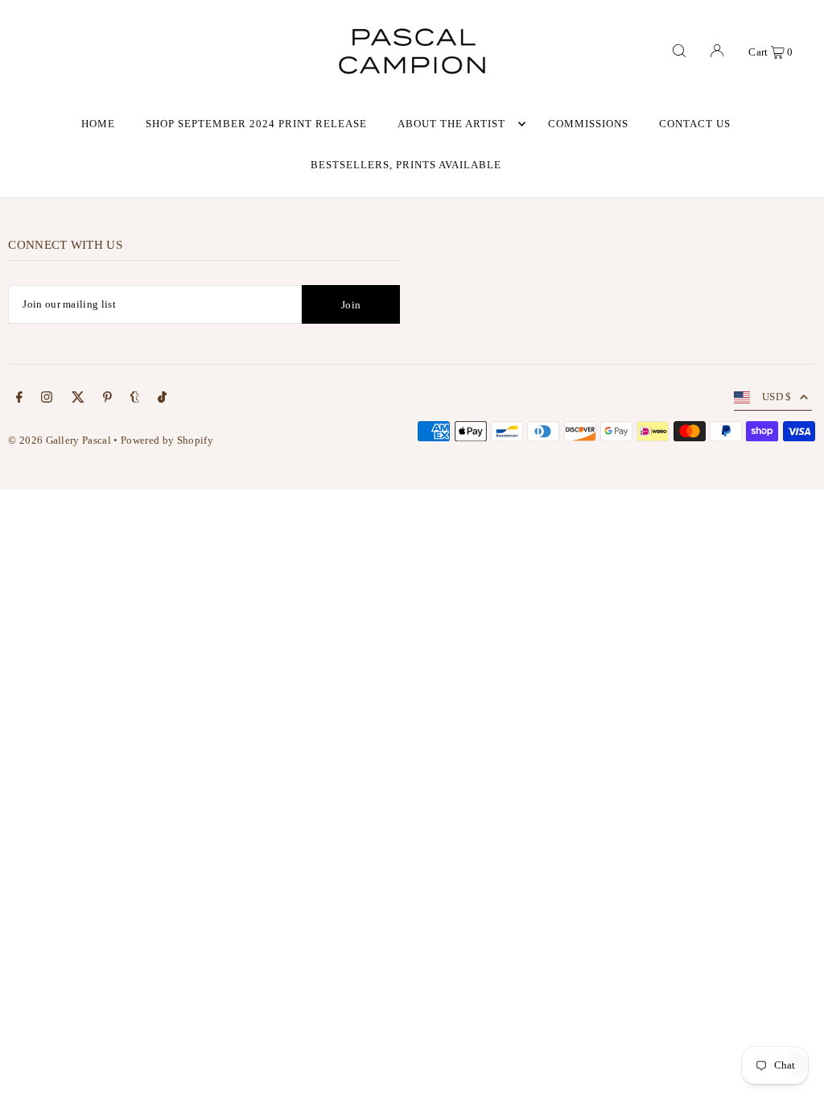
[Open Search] (679, 50)
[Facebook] (19, 399)
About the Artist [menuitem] (451, 124)
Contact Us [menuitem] (695, 124)
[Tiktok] (162, 399)
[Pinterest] (107, 399)
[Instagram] (46, 399)
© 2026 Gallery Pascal (59, 440)
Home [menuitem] (98, 124)
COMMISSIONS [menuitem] (588, 124)
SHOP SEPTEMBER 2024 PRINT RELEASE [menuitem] (256, 124)
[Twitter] (78, 399)
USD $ (777, 397)
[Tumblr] (134, 399)
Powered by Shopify (167, 440)
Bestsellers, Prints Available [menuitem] (406, 165)
